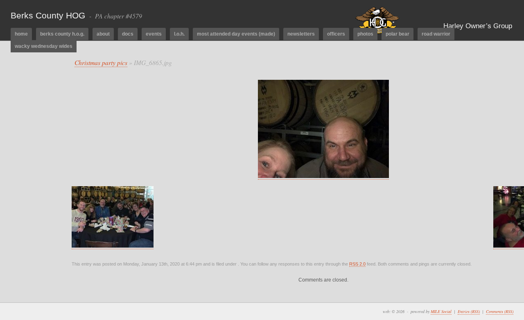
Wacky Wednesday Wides (43, 46)
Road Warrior (436, 34)
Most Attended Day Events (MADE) (236, 34)
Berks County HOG (48, 15)
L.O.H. (179, 34)
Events (154, 34)
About (103, 34)
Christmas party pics (101, 62)
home (21, 34)
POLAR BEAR (397, 34)
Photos (365, 34)
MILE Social (441, 311)
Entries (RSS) (469, 311)
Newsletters (301, 34)
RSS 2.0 (357, 263)
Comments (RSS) (499, 311)
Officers (336, 34)
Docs (127, 34)
